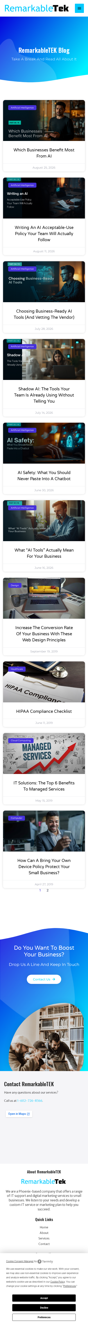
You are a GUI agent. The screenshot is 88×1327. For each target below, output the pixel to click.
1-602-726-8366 (29, 1101)
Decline (44, 1307)
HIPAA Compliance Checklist (44, 711)
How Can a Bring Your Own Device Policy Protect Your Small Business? (44, 866)
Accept (44, 1298)
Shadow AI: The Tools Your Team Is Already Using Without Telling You (44, 395)
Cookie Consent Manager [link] (20, 1261)
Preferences (44, 1317)
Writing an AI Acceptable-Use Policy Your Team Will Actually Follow (44, 233)
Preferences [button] (69, 1286)
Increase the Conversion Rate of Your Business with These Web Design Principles (44, 634)
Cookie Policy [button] (57, 1281)
